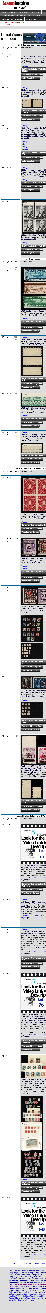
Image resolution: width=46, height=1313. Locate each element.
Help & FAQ (5, 19)
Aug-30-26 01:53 (31, 19)
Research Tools (25, 15)
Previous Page (17, 1263)
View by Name (35, 12)
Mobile (3, 12)
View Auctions (23, 12)
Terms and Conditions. (26, 1300)
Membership (12, 12)
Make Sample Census (30, 78)
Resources (36, 15)
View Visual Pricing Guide (32, 74)
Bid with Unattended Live (9, 15)
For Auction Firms (17, 19)
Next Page (28, 1263)
